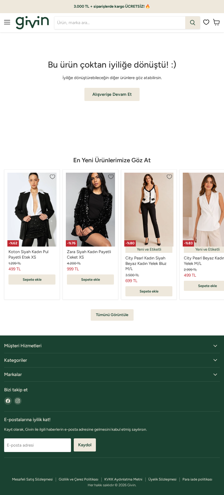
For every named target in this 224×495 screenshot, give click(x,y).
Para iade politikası (197, 479)
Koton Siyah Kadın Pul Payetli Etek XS (28, 254)
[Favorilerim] (206, 22)
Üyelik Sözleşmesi (162, 479)
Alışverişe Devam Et (112, 94)
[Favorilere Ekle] (52, 176)
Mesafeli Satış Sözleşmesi (32, 479)
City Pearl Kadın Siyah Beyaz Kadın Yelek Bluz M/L (145, 263)
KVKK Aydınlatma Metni (123, 479)
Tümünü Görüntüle (112, 314)
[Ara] (192, 22)
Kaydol (85, 444)
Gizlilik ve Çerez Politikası (78, 479)
